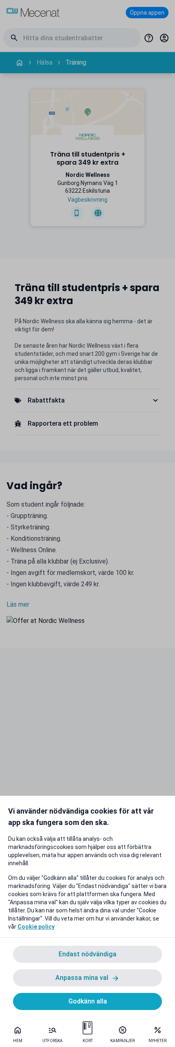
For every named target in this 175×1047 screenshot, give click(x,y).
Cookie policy (36, 926)
